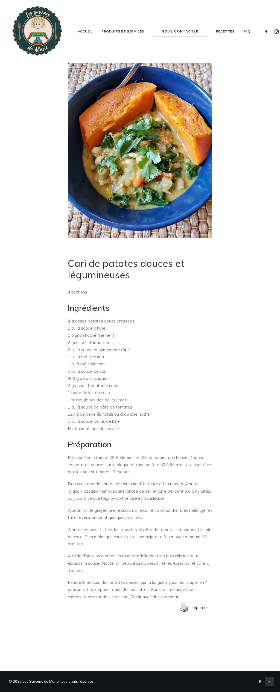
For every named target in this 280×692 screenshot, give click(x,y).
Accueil (85, 31)
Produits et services (122, 31)
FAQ (247, 31)
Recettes (225, 31)
